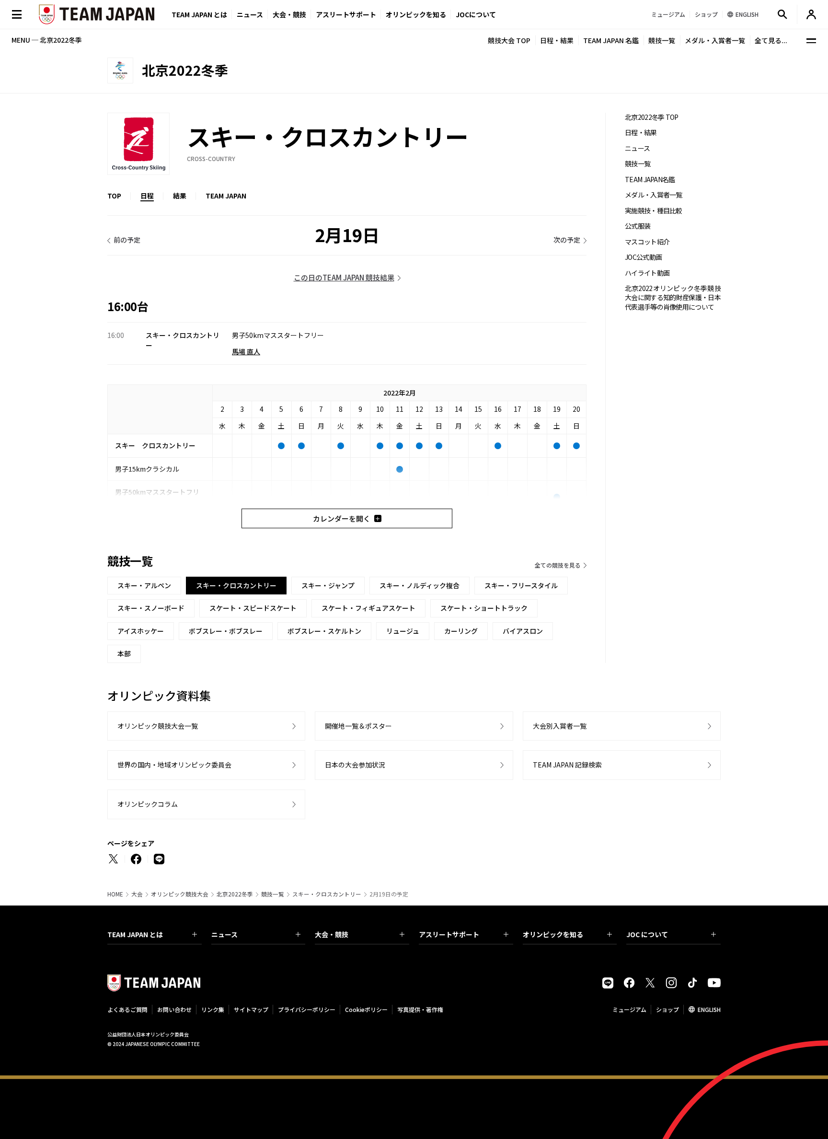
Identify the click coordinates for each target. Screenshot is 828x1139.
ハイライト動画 (647, 273)
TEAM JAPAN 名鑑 (611, 40)
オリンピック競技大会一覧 (157, 726)
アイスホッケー (140, 631)
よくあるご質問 (127, 1009)
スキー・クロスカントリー (326, 894)
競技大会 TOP (509, 40)
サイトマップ (251, 1009)
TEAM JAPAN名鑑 (650, 179)
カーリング (461, 631)
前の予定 (127, 239)
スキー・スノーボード (150, 608)
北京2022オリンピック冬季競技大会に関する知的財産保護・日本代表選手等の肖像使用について (673, 298)
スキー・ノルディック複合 (420, 585)
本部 (124, 653)
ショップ (667, 1009)
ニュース (250, 14)
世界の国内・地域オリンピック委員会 (174, 764)
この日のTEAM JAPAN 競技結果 (344, 277)
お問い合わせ (174, 1009)
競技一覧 (661, 40)
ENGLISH (709, 1009)
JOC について (647, 934)
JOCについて (476, 14)
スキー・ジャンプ (328, 585)
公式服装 (637, 226)
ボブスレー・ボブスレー (226, 631)
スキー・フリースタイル (521, 585)
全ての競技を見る (558, 565)
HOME (115, 894)
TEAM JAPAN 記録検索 (567, 764)
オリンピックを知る (416, 14)
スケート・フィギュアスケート (368, 608)
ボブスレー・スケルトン (324, 631)
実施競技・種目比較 (653, 210)
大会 (137, 894)
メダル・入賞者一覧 (715, 40)
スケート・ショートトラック (484, 608)
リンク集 (212, 1009)
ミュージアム (629, 1009)
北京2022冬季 (235, 894)
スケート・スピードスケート (253, 608)
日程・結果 (557, 40)
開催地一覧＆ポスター (358, 726)
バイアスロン (523, 631)
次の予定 (566, 239)
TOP (114, 195)
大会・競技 (331, 934)
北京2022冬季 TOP (651, 117)
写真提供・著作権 (420, 1009)
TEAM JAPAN (226, 195)
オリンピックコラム (147, 804)
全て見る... (771, 40)
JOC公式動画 (643, 257)
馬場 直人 (246, 351)
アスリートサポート (346, 14)
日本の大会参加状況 (355, 764)
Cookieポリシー (366, 1009)
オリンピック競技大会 (179, 894)
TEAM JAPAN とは (135, 934)
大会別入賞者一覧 (559, 726)
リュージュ (402, 631)
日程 (147, 195)
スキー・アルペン (144, 585)
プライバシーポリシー (306, 1009)
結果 (179, 195)
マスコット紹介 (647, 241)
